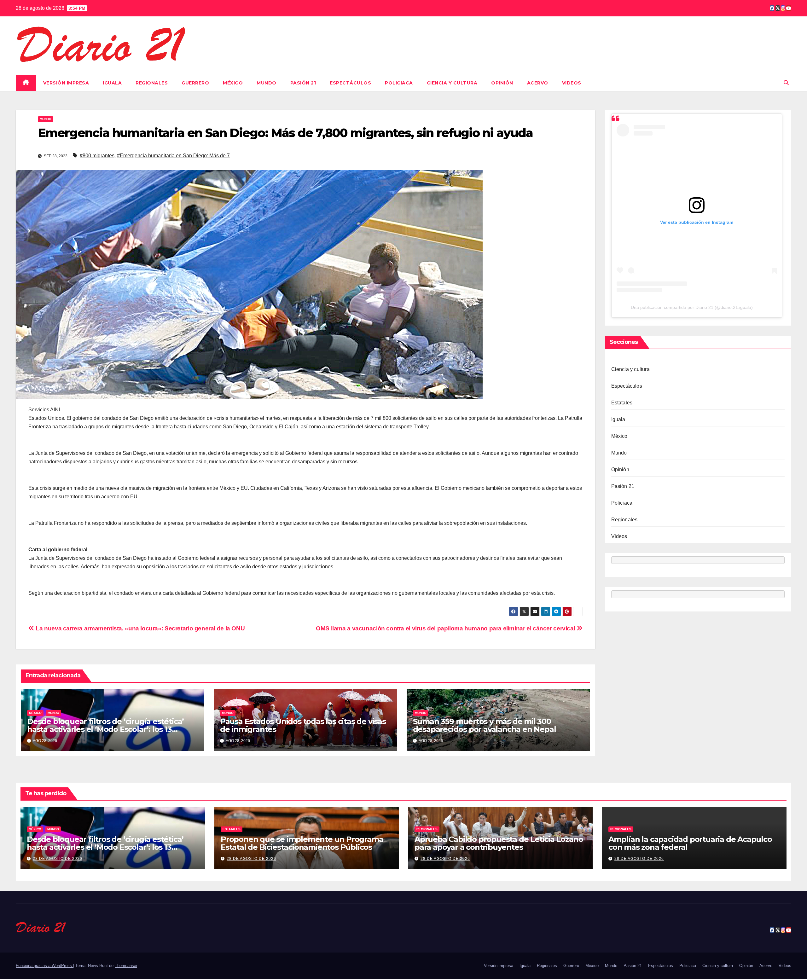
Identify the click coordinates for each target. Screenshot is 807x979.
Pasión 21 (303, 83)
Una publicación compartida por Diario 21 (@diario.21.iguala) (692, 307)
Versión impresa (66, 83)
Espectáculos (350, 83)
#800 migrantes (97, 155)
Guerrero (195, 83)
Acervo (537, 83)
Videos (571, 83)
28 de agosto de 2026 (57, 858)
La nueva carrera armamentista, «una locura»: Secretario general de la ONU (139, 628)
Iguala (112, 83)
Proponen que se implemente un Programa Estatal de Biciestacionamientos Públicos (302, 843)
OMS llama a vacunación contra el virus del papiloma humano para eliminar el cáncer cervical (446, 628)
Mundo (266, 83)
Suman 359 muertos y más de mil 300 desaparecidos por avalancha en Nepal (484, 725)
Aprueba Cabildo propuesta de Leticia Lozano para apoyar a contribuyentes (499, 843)
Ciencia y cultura (452, 83)
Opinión (502, 83)
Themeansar (126, 965)
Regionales (152, 83)
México (233, 83)
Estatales (622, 402)
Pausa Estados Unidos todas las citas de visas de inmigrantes (303, 725)
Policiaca (399, 83)
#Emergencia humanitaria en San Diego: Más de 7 (173, 155)
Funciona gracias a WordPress (44, 965)
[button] (786, 82)
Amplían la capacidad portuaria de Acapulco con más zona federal (690, 843)
